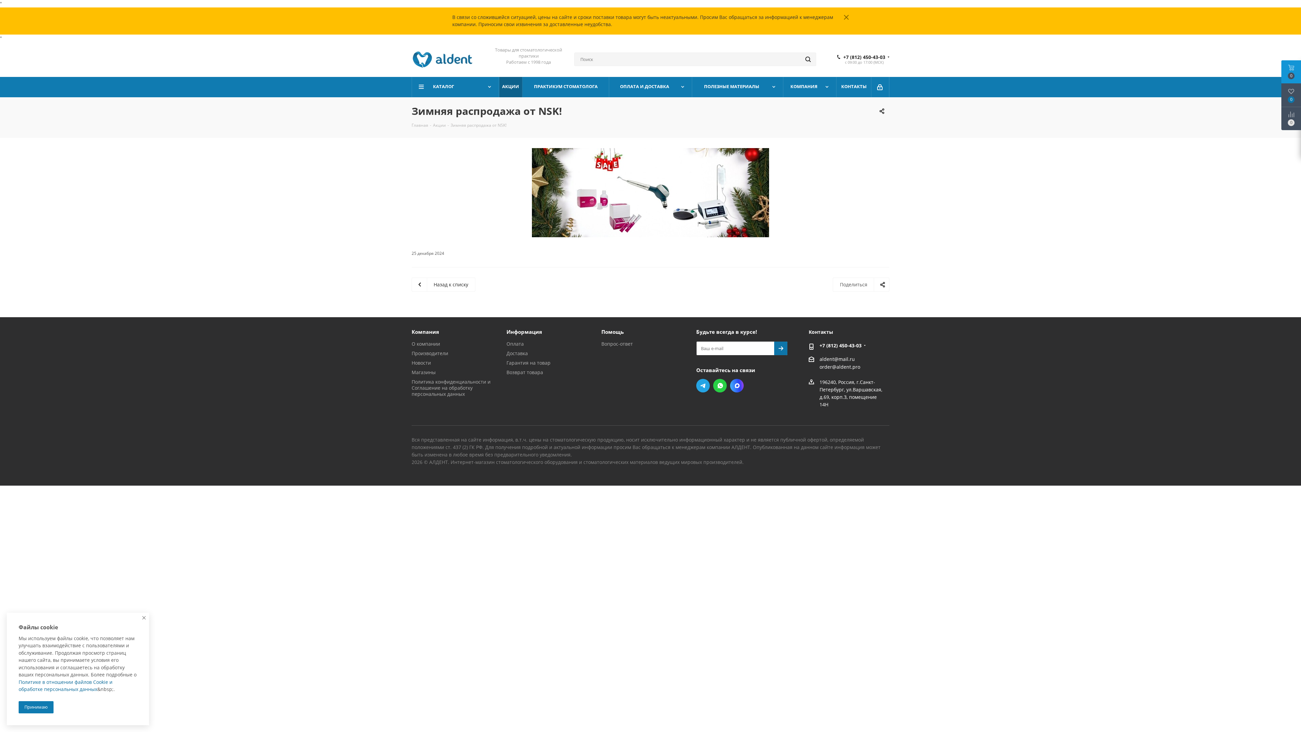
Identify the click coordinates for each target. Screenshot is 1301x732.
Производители (430, 353)
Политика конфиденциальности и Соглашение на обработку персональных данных (451, 388)
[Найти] (808, 59)
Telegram (703, 385)
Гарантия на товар (529, 363)
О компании (426, 344)
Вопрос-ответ (617, 344)
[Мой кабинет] (880, 87)
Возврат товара (525, 372)
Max (737, 385)
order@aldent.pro (840, 367)
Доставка (517, 353)
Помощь (612, 331)
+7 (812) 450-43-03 (864, 57)
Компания (425, 331)
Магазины (424, 372)
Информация (524, 331)
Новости (421, 363)
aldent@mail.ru (837, 359)
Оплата (515, 344)
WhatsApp (720, 385)
